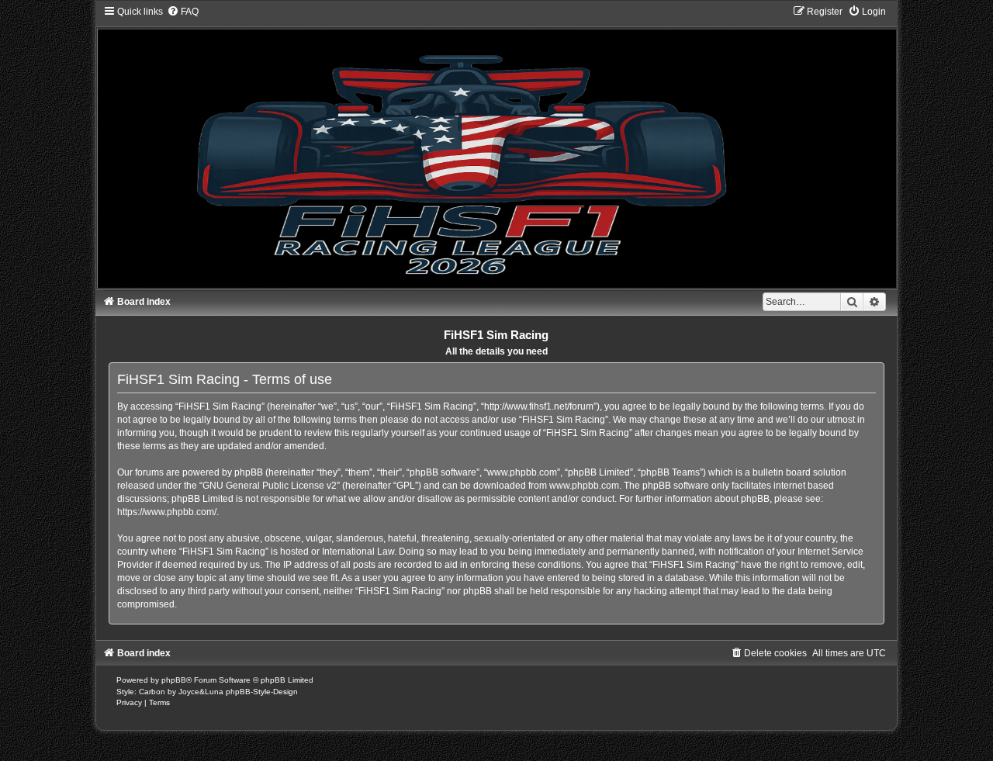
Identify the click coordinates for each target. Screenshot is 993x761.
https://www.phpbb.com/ (166, 512)
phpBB (173, 680)
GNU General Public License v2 (269, 485)
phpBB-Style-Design (262, 691)
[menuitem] (183, 11)
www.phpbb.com (584, 485)
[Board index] (497, 147)
